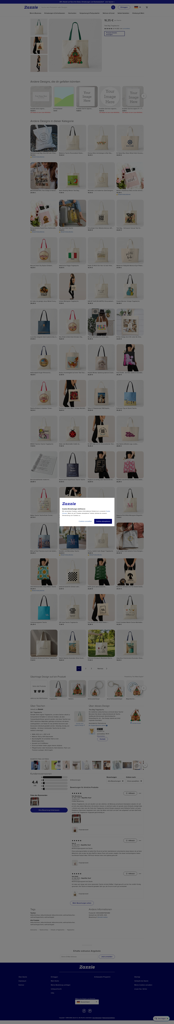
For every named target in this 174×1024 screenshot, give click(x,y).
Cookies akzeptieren (103, 521)
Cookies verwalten (85, 521)
